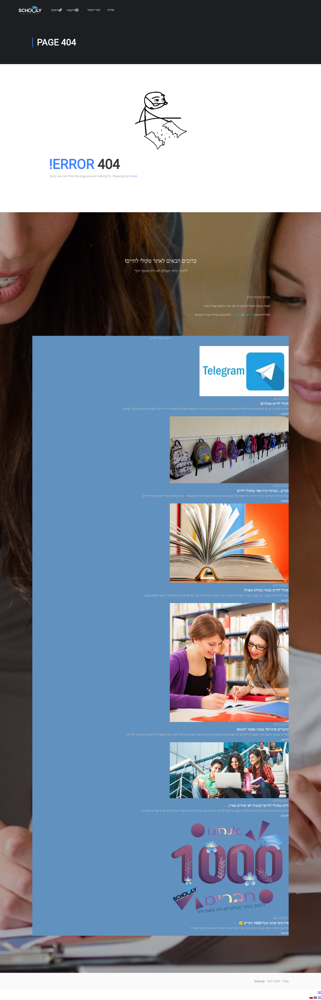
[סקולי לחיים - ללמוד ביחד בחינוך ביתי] (30, 13)
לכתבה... (284, 414)
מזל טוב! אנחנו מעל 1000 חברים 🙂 (264, 923)
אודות (111, 10)
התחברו (236, 314)
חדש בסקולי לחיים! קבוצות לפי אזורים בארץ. (258, 806)
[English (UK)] (315, 997)
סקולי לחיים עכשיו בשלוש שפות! (266, 590)
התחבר (55, 10)
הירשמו (249, 314)
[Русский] (311, 997)
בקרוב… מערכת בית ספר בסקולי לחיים (263, 491)
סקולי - (284, 981)
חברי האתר (93, 10)
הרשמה (71, 10)
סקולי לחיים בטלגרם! (274, 404)
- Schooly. (260, 981)
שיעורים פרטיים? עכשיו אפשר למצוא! (263, 729)
